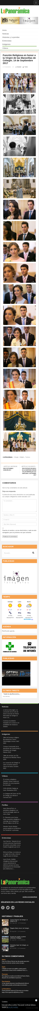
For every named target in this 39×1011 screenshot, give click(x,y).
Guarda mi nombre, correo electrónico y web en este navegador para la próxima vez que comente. (19, 531)
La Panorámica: (6, 989)
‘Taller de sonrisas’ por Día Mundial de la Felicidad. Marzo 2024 (12, 757)
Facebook (19, 66)
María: (4, 959)
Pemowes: (5, 974)
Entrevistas (6, 41)
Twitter (26, 66)
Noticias (5, 34)
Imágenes (6, 44)
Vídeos (5, 48)
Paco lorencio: (6, 981)
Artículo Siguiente (29, 471)
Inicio (4, 30)
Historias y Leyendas (11, 37)
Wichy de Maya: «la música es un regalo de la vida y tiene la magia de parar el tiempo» (12, 854)
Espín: (3, 967)
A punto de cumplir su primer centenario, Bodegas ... (18, 937)
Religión (22, 457)
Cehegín (16, 457)
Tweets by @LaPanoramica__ (12, 694)
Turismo (27, 457)
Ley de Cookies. (13, 1007)
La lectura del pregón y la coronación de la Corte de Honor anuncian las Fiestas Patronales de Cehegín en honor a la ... (11, 713)
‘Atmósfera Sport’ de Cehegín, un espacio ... (19, 945)
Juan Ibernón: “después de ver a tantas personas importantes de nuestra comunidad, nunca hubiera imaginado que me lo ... (12, 845)
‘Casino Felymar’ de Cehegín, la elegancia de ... (19, 920)
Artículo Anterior (10, 468)
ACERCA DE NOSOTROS (30, 897)
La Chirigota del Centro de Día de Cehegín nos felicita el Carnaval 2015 (12, 795)
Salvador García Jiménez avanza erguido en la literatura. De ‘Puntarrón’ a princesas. (12, 828)
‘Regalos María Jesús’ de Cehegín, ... (19, 929)
